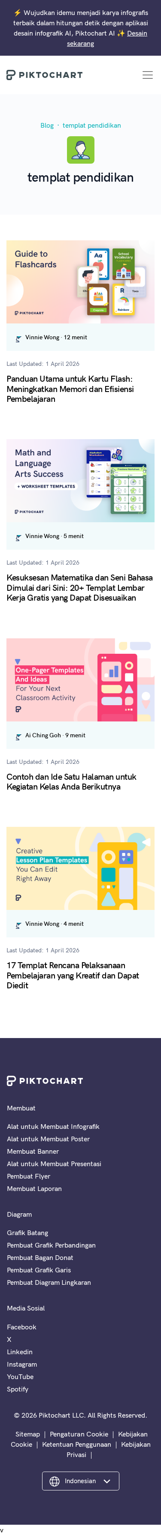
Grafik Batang (27, 1232)
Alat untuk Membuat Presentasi (54, 1163)
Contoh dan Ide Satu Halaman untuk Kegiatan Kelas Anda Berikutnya (71, 781)
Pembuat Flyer (28, 1176)
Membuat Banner (33, 1151)
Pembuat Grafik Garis (39, 1270)
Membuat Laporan (34, 1188)
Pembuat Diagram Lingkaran (49, 1282)
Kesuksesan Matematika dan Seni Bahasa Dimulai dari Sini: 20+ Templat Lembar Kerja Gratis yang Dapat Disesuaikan (79, 587)
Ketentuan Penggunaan (76, 1444)
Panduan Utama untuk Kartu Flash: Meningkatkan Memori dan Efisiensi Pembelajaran (70, 388)
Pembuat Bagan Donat (40, 1257)
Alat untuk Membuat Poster (48, 1138)
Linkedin (20, 1351)
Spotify (17, 1389)
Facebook (21, 1327)
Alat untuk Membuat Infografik (53, 1126)
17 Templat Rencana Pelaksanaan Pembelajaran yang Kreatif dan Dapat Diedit (72, 974)
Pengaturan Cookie (79, 1434)
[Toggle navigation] (148, 75)
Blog (47, 125)
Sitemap (27, 1434)
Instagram (22, 1364)
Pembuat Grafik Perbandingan (51, 1245)
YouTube (20, 1376)
